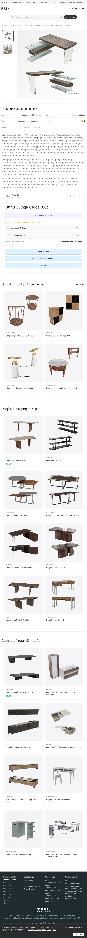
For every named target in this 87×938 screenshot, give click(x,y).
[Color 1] (82, 121)
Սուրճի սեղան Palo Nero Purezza (19, 692)
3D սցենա (7, 886)
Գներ (5, 903)
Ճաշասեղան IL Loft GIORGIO (18, 620)
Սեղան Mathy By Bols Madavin (58, 799)
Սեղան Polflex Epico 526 (16, 460)
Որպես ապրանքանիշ (51, 894)
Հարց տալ (43, 265)
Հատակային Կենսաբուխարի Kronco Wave (22, 800)
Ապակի (75, 115)
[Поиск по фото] (61, 17)
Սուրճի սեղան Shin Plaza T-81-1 (19, 515)
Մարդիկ (6, 897)
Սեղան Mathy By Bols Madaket (18, 854)
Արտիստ (7, 894)
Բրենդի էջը (81, 285)
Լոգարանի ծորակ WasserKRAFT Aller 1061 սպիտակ (61, 855)
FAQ (66, 880)
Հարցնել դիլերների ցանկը (43, 258)
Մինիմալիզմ (36, 121)
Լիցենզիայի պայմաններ (70, 897)
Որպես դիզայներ (52, 901)
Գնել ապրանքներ (52, 890)
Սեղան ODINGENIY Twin (55, 568)
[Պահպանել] (70, 196)
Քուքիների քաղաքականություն (42, 930)
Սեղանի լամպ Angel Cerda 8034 (19, 388)
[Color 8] (84, 121)
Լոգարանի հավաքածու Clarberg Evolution (60, 693)
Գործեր (6, 900)
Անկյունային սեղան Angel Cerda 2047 (62, 388)
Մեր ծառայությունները (53, 881)
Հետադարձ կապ (72, 883)
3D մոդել (6, 883)
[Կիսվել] (79, 196)
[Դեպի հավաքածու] (75, 196)
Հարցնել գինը (43, 252)
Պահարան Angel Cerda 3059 (58, 336)
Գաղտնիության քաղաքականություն (74, 887)
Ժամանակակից (24, 121)
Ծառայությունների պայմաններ (73, 892)
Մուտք (74, 8)
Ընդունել (78, 934)
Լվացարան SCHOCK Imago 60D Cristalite (63, 747)
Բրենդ (6, 891)
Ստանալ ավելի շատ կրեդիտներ (71, 241)
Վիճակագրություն (32, 886)
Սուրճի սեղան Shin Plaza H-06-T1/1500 (62, 515)
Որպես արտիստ (52, 898)
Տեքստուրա (8, 888)
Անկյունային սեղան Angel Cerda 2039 (22, 336)
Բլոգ (26, 883)
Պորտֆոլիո (29, 889)
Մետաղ (82, 115)
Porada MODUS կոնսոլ (55, 460)
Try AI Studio (31, 2)
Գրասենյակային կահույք (31, 115)
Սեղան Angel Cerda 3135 (56, 620)
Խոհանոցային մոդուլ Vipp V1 (18, 747)
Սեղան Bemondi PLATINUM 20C (19, 568)
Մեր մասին (28, 880)
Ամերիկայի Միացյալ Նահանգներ (72, 2)
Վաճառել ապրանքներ (50, 886)
